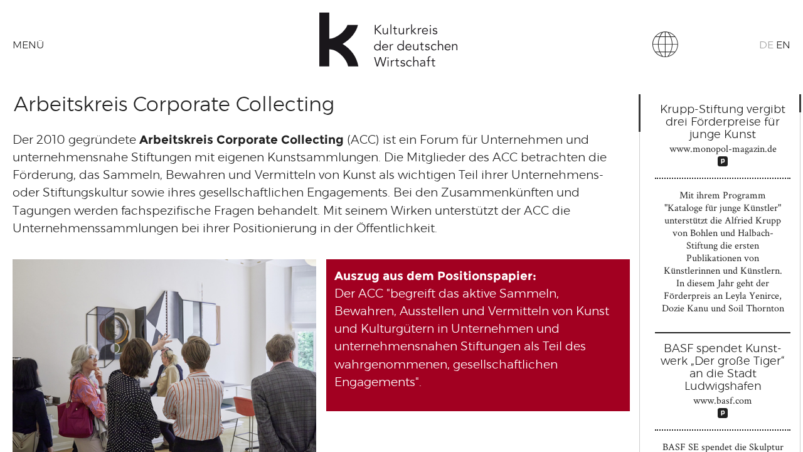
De (766, 45)
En (783, 45)
